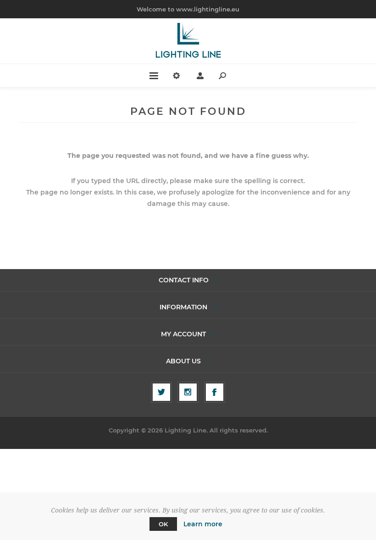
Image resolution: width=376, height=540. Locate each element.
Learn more (202, 524)
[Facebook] (214, 392)
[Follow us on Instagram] (188, 392)
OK (163, 524)
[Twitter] (161, 392)
